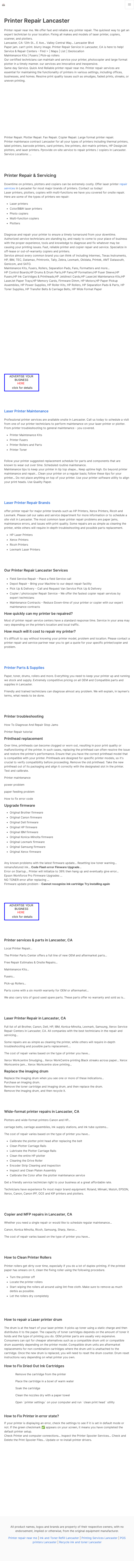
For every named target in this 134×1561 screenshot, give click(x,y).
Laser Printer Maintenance (26, 411)
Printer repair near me (22, 1538)
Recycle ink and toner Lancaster (80, 1542)
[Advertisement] (67, 108)
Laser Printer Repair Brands (27, 503)
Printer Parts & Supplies (24, 668)
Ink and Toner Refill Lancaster (59, 1538)
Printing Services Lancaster (99, 1538)
